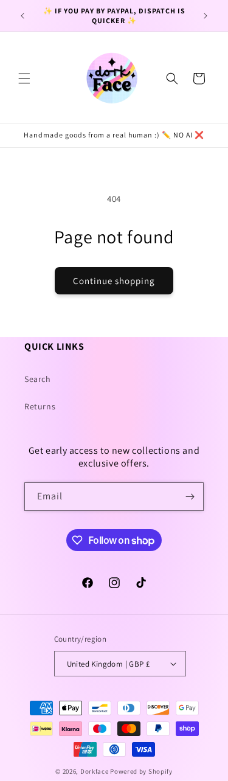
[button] (24, 78)
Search (37, 378)
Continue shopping (114, 280)
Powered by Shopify (141, 771)
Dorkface (94, 771)
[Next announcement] (205, 15)
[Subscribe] (189, 496)
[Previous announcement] (22, 15)
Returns (39, 406)
